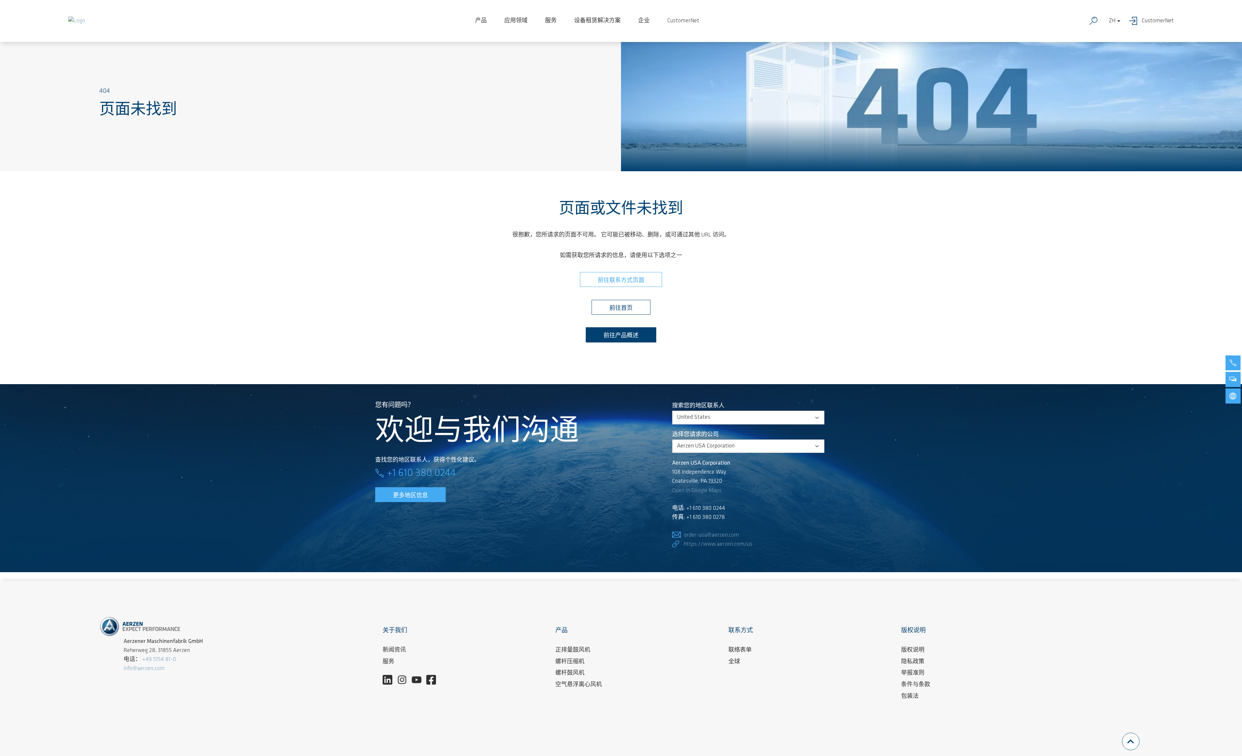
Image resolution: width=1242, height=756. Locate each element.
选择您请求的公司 (695, 435)
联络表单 (740, 650)
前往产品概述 (621, 336)
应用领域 (516, 21)
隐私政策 (912, 662)
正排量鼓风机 (572, 650)
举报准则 (912, 673)
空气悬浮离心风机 (578, 685)
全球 (734, 662)
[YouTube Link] (419, 680)
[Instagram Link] (404, 680)
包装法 (910, 696)
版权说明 (912, 650)
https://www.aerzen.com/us (718, 544)
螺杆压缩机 (569, 662)
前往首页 (621, 308)
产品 (481, 21)
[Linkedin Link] (390, 680)
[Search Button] (1094, 21)
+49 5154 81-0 (159, 660)
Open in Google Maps (697, 491)
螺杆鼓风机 (569, 673)
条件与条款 (915, 685)
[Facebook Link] (433, 680)
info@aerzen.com (144, 669)
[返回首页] (76, 21)
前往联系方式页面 (621, 281)
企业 (644, 21)
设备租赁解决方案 (597, 21)
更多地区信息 (410, 496)
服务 (551, 21)
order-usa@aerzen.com (711, 535)
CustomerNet (683, 21)
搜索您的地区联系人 (698, 406)
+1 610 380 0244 (421, 473)
